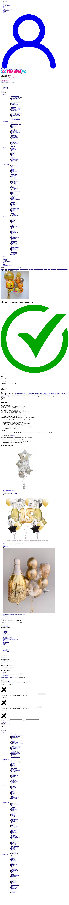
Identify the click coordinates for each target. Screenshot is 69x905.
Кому (4, 147)
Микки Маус (14, 198)
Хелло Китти (14, 203)
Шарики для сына (9, 394)
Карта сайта (6, 642)
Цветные (13, 235)
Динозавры (14, 182)
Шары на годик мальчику (42, 396)
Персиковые (14, 241)
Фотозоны (13, 107)
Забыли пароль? (4, 722)
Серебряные (14, 252)
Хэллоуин (13, 144)
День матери (14, 131)
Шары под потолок (15, 115)
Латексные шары (15, 114)
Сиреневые (14, 243)
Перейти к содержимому (16, 69)
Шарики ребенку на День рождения (42, 269)
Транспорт (13, 175)
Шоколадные (14, 226)
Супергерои (14, 200)
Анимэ (12, 180)
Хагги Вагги (14, 189)
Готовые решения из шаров (33, 393)
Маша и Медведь (15, 185)
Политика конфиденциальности (10, 639)
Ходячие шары (14, 104)
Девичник (13, 142)
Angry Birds (14, 178)
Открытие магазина (15, 132)
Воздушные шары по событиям (12, 269)
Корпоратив (14, 139)
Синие (12, 233)
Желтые (13, 220)
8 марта (13, 141)
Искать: (2, 267)
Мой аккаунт (6, 651)
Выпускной (14, 130)
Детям (12, 161)
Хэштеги (13, 177)
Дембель (13, 125)
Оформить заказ (13, 677)
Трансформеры (14, 188)
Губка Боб (13, 206)
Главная (5, 256)
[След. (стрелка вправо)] (2, 680)
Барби (12, 193)
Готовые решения (15, 96)
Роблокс (13, 211)
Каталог (5, 94)
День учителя (14, 143)
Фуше (12, 225)
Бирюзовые (14, 219)
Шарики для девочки (55, 393)
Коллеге (13, 155)
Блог (4, 12)
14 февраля (13, 129)
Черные (13, 254)
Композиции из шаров (16, 102)
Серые (12, 224)
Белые (12, 227)
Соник (12, 187)
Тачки (12, 213)
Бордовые (13, 228)
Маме (12, 153)
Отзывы (5, 4)
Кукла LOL (14, 183)
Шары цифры (14, 99)
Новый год (13, 126)
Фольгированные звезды (17, 105)
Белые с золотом (15, 237)
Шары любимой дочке (12, 396)
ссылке (13, 435)
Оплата (5, 2)
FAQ (4, 7)
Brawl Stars (13, 192)
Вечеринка (13, 133)
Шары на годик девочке (30, 396)
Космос (13, 170)
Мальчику (13, 149)
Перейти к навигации (6, 69)
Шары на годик (21, 396)
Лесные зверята (14, 209)
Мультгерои (6, 164)
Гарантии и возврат (7, 9)
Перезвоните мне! (41, 694)
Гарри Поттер (14, 181)
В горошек (13, 238)
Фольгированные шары (16, 97)
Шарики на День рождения (26, 269)
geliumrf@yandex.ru (5, 80)
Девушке (13, 152)
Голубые (13, 248)
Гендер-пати (14, 136)
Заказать (40, 707)
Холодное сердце (15, 215)
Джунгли (13, 169)
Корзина (5, 675)
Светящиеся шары (15, 119)
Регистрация (6, 649)
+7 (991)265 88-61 (5, 626)
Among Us (13, 165)
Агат (12, 236)
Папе (12, 150)
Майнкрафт (14, 171)
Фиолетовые (14, 253)
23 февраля (13, 135)
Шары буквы (14, 116)
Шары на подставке (15, 98)
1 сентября (13, 122)
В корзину (3, 389)
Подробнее (5, 546)
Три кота (13, 202)
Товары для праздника (16, 113)
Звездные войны (15, 208)
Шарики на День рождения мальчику (59, 269)
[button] (3, 92)
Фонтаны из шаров (15, 109)
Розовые (13, 242)
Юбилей (13, 127)
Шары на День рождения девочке (56, 396)
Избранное (5, 650)
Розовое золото (14, 232)
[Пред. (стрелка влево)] (1, 680)
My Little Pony (14, 166)
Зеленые (13, 230)
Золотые (13, 239)
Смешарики (14, 174)
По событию (6, 121)
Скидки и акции (7, 5)
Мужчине (13, 157)
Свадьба (13, 138)
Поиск (19, 267)
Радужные (13, 222)
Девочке (13, 148)
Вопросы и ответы (7, 637)
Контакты (5, 6)
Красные (13, 221)
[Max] (13, 82)
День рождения (14, 137)
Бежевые (13, 217)
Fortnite (13, 204)
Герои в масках (14, 194)
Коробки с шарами (15, 118)
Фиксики (13, 214)
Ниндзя (13, 210)
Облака (13, 103)
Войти (2, 723)
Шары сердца (14, 110)
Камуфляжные (14, 249)
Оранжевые (14, 231)
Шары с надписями (15, 111)
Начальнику (14, 160)
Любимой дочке (15, 159)
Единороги (13, 196)
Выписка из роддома (16, 124)
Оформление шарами (16, 108)
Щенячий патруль (15, 191)
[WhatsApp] (3, 82)
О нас (4, 11)
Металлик (13, 245)
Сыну (12, 158)
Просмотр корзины (5, 677)
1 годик (13, 146)
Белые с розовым (15, 247)
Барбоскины (14, 205)
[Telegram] (9, 82)
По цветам (5, 216)
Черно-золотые (14, 244)
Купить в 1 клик (7, 493)
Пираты (13, 186)
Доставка (5, 1)
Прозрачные (14, 250)
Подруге (13, 154)
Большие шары (14, 100)
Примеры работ (6, 10)
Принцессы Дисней (15, 199)
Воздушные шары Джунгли (19, 393)
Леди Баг (13, 197)
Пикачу (13, 172)
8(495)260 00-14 (4, 81)
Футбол (13, 176)
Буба (12, 168)
